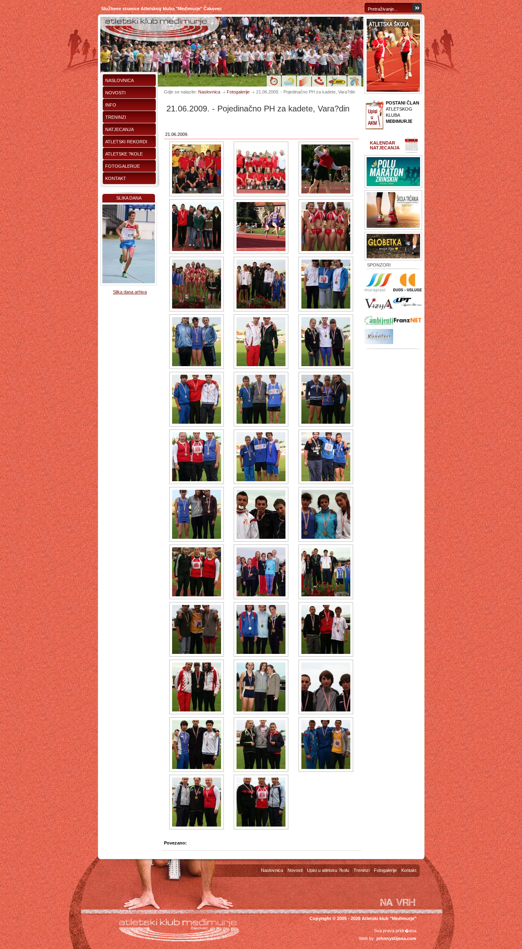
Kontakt (115, 178)
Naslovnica (119, 80)
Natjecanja (119, 129)
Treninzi (115, 117)
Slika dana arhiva (130, 291)
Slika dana (129, 198)
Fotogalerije (122, 166)
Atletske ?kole (124, 153)
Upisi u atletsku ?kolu (328, 870)
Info (110, 104)
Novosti (115, 92)
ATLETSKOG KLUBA (402, 112)
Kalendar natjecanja (385, 145)
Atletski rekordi (126, 141)
